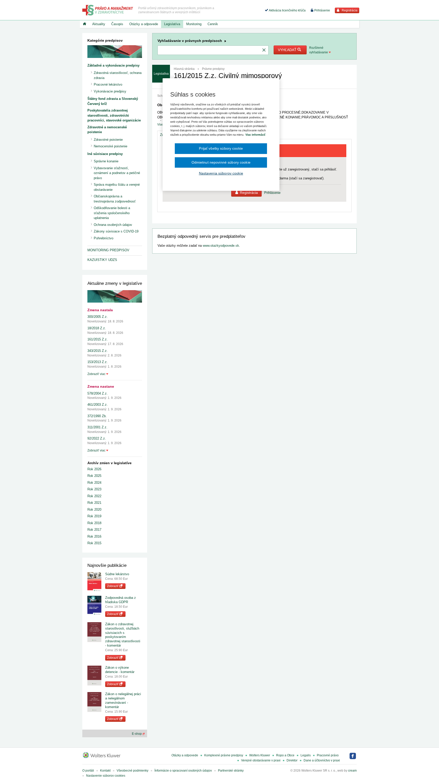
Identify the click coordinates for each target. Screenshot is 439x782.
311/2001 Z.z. (97, 427)
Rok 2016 (94, 536)
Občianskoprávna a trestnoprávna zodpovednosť (115, 198)
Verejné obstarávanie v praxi (260, 760)
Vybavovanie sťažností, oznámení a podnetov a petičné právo (117, 173)
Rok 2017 (94, 529)
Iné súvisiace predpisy (105, 154)
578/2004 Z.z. (97, 393)
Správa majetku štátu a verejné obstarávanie (117, 187)
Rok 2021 (94, 503)
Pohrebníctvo (103, 238)
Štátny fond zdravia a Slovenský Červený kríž (112, 101)
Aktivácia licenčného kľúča (287, 10)
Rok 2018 (94, 523)
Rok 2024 (94, 482)
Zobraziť (113, 586)
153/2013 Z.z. (97, 362)
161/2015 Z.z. (97, 339)
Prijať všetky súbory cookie (221, 148)
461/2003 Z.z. (97, 404)
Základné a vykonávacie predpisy (113, 65)
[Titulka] (84, 24)
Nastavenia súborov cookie (221, 173)
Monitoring (193, 24)
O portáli (88, 770)
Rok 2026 (94, 469)
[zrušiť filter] (264, 50)
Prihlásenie (321, 10)
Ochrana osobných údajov (113, 225)
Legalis (306, 755)
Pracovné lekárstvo (108, 84)
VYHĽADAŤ (287, 50)
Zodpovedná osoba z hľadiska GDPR (120, 600)
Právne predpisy (213, 69)
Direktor (292, 760)
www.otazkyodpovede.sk (221, 245)
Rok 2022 (94, 496)
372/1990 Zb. (97, 416)
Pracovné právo (328, 755)
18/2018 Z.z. (96, 328)
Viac (160, 124)
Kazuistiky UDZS (102, 260)
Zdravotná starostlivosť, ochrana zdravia (118, 75)
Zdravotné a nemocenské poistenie (107, 129)
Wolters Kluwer (259, 755)
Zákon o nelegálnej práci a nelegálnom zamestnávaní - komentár (123, 700)
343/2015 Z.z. (97, 351)
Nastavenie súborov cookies (105, 775)
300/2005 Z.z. (97, 317)
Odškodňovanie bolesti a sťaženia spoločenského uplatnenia (112, 213)
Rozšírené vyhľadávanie (319, 50)
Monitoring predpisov (108, 250)
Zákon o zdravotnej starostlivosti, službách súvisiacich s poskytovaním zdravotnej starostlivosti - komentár (122, 634)
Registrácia (349, 10)
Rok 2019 (94, 516)
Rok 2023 (94, 489)
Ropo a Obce (285, 755)
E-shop (137, 734)
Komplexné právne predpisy (223, 755)
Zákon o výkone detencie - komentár (119, 670)
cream (352, 770)
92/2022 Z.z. (96, 438)
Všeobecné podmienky (132, 770)
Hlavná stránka (184, 69)
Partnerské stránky (231, 770)
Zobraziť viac (96, 374)
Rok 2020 (94, 509)
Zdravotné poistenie (108, 140)
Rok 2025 (94, 476)
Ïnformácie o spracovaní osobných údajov (183, 770)
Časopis (117, 24)
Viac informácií (255, 134)
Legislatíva (172, 24)
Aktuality (98, 24)
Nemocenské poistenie (110, 146)
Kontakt (105, 770)
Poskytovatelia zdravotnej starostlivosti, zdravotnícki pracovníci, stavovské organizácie (114, 115)
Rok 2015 (94, 543)
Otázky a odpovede (143, 24)
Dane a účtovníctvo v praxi (322, 760)
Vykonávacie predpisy (110, 91)
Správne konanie (106, 161)
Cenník (213, 24)
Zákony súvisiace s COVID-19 (116, 231)
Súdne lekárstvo (117, 574)
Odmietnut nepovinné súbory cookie (221, 162)
